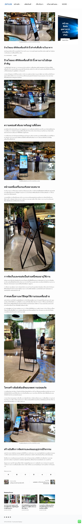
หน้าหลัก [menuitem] (17, 4)
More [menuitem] (64, 4)
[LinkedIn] (34, 474)
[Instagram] (8, 517)
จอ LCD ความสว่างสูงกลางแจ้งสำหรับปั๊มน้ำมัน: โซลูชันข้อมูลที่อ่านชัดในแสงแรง (11, 506)
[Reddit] (42, 474)
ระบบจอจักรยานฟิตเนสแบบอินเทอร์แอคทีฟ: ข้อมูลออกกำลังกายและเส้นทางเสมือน (46, 506)
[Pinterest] (25, 474)
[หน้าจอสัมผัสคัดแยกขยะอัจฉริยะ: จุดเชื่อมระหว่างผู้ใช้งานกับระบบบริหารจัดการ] (29, 499)
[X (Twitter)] (17, 474)
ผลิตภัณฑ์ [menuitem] (28, 4)
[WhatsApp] (51, 474)
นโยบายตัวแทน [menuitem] (52, 4)
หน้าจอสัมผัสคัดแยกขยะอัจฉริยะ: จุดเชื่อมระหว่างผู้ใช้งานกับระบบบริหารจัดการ (29, 506)
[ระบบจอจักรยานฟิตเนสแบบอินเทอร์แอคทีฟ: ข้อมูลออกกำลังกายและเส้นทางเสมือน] (47, 499)
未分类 (15, 55)
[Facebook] (8, 474)
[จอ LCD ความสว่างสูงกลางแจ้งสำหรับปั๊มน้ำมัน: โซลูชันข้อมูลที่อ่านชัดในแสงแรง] (12, 499)
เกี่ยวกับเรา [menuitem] (39, 4)
